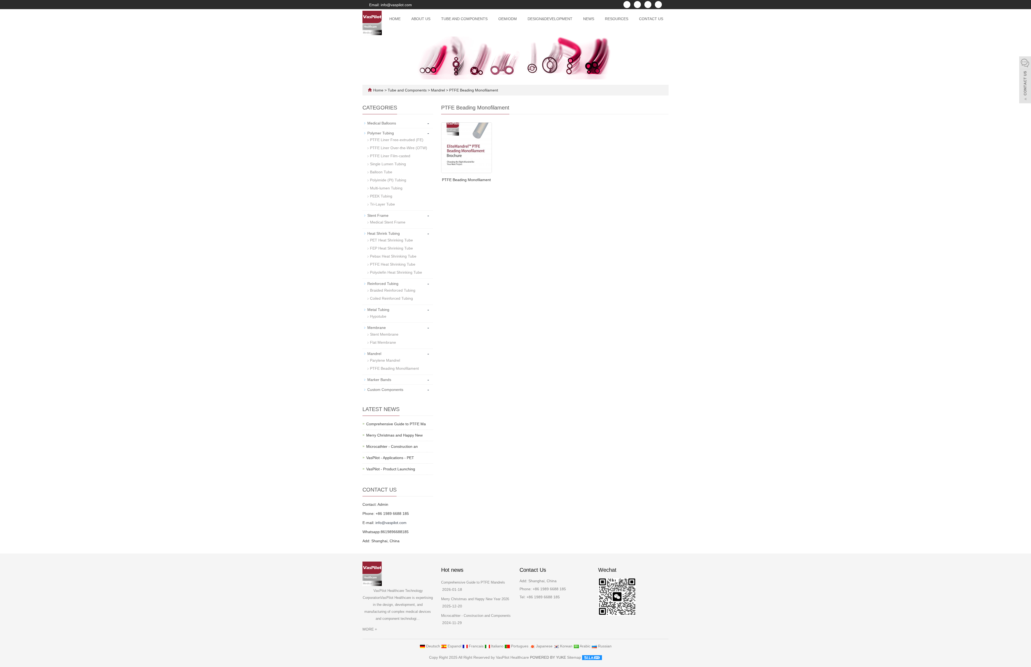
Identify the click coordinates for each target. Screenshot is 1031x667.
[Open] (1025, 80)
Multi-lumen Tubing (386, 188)
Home (395, 19)
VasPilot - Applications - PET (390, 458)
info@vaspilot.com (390, 523)
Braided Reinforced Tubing (392, 290)
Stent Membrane (384, 334)
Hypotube (378, 316)
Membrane (376, 327)
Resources (616, 19)
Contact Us (651, 19)
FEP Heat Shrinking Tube (391, 248)
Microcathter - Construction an (392, 446)
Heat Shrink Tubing (383, 233)
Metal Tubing (378, 309)
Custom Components (385, 389)
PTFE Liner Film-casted (390, 156)
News (588, 19)
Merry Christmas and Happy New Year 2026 (475, 599)
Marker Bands (379, 380)
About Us (420, 19)
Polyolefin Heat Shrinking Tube (396, 272)
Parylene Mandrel (385, 360)
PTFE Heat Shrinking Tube (392, 264)
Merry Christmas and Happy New (394, 435)
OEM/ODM (507, 19)
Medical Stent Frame (387, 222)
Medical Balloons (381, 123)
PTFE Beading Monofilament (473, 90)
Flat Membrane (383, 342)
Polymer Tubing (380, 133)
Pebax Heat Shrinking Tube (393, 256)
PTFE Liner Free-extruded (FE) (396, 140)
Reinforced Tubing (382, 283)
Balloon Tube (381, 172)
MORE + (369, 629)
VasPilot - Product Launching (390, 469)
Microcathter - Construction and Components (476, 616)
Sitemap (574, 657)
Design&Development (550, 19)
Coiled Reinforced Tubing (391, 298)
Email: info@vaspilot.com (390, 5)
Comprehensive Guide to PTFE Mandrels (473, 582)
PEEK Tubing (381, 196)
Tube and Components (464, 19)
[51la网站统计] (592, 657)
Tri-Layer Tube (382, 204)
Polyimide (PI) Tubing (388, 180)
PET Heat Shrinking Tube (391, 240)
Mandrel (438, 90)
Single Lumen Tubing (388, 164)
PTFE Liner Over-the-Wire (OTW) (398, 148)
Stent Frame (378, 215)
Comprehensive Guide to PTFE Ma (396, 424)
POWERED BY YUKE (548, 657)
